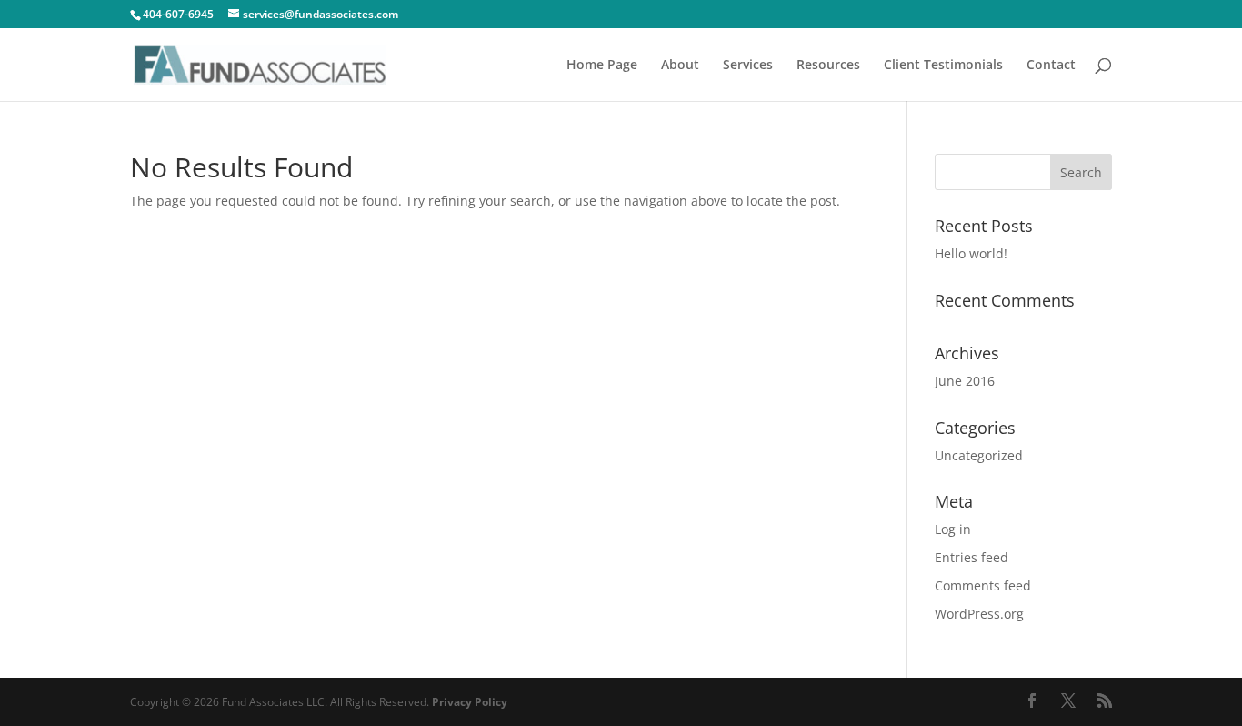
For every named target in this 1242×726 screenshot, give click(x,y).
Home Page (601, 65)
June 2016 (965, 380)
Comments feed (983, 585)
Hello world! (971, 253)
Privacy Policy (469, 702)
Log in (953, 529)
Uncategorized (979, 455)
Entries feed (971, 557)
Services (748, 65)
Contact (1051, 65)
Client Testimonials (943, 65)
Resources (828, 65)
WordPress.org (979, 613)
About (680, 65)
